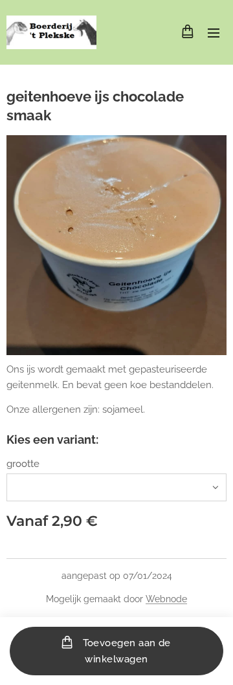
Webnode (166, 599)
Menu (214, 32)
